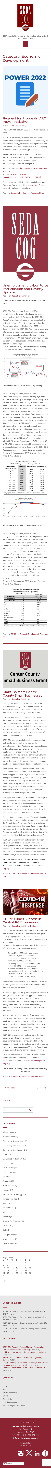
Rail (4, 1212)
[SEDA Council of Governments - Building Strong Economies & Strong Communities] (25, 17)
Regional (6, 1216)
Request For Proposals (12, 1221)
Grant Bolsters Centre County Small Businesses (22, 693)
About (5, 1389)
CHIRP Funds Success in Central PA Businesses (22, 920)
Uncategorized (8, 1239)
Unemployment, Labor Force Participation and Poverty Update (25, 289)
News (41, 193)
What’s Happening (10, 1392)
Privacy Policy (25, 1443)
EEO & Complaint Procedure (14, 1405)
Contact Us (7, 1399)
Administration (8, 1132)
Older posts (42, 1088)
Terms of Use (25, 1445)
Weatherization (9, 1243)
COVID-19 (15, 634)
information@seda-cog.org (25, 1438)
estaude (34, 865)
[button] (25, 44)
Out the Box (30, 1422)
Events (5, 1396)
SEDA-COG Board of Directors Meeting (18, 1311)
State (5, 1230)
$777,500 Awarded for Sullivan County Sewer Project (24, 1368)
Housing (6, 1190)
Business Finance (10, 1136)
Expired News (8, 1168)
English (9, 1463)
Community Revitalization (13, 1145)
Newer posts (9, 1088)
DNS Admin (34, 926)
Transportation (9, 1234)
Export (5, 1176)
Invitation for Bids (10, 1199)
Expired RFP (7, 1172)
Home (5, 1386)
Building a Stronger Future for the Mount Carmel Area (24, 1352)
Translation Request (11, 1402)
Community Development (13, 1141)
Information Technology (12, 1194)
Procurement (8, 1208)
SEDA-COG (7, 1225)
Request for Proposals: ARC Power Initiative (24, 120)
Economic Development (20, 193)
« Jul (4, 1281)
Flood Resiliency (9, 1185)
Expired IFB (7, 1163)
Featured (34, 193)
